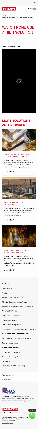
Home (4, 15)
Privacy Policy (7, 379)
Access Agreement (8, 375)
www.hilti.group (7, 423)
